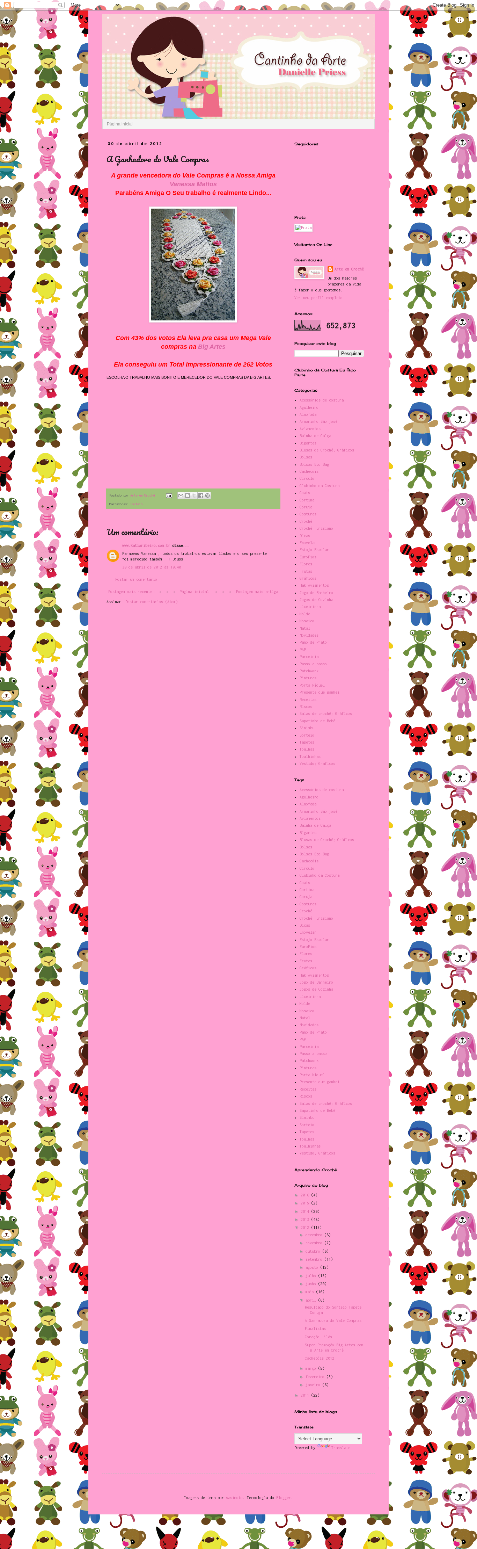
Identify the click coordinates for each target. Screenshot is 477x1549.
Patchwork (309, 671)
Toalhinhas (310, 756)
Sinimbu (307, 728)
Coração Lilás (318, 1337)
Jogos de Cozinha (316, 600)
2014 (306, 1211)
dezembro (315, 1235)
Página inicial (120, 124)
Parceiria (309, 656)
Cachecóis (309, 471)
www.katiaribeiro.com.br (146, 545)
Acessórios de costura (322, 400)
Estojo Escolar (314, 550)
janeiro (314, 1385)
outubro (314, 1251)
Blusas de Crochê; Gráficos (327, 450)
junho (312, 1284)
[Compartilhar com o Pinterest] (207, 495)
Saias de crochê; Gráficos (326, 713)
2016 (306, 1195)
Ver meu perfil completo (318, 298)
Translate (340, 1448)
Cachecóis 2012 (319, 1358)
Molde (305, 614)
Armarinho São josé (318, 421)
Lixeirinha (310, 607)
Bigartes (308, 443)
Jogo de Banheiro (316, 593)
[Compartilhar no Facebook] (200, 495)
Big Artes (212, 346)
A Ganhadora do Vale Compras (333, 1320)
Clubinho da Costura (319, 486)
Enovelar (308, 543)
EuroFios (308, 557)
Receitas (308, 699)
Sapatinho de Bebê (317, 721)
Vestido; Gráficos (317, 763)
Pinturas (308, 678)
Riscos (306, 706)
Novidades (309, 635)
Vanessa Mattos (193, 184)
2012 (306, 1227)
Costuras (308, 514)
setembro (315, 1259)
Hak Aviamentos (314, 585)
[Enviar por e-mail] (180, 495)
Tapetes (307, 742)
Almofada (308, 414)
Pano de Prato (313, 642)
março (312, 1368)
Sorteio (136, 504)
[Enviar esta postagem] (169, 495)
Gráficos (308, 578)
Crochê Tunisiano (316, 528)
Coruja (306, 507)
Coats (305, 493)
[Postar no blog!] (187, 495)
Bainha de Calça (315, 436)
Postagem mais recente (130, 591)
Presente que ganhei (319, 692)
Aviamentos (310, 429)
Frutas (306, 571)
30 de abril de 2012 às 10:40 (151, 567)
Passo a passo (313, 664)
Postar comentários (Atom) (151, 602)
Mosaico (307, 621)
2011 (306, 1395)
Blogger (283, 1498)
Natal (305, 628)
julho (312, 1276)
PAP (303, 649)
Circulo (307, 478)
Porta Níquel (312, 685)
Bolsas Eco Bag (314, 464)
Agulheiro (309, 407)
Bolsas (306, 457)
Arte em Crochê (349, 269)
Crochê (306, 521)
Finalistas (315, 1328)
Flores (306, 564)
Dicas (305, 536)
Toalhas (307, 749)
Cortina (307, 500)
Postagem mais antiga (257, 591)
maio (311, 1292)
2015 (306, 1203)
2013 (306, 1219)
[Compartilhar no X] (194, 495)
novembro (315, 1243)
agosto (313, 1267)
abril (312, 1300)
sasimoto (234, 1498)
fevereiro (316, 1377)
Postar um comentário (136, 579)
